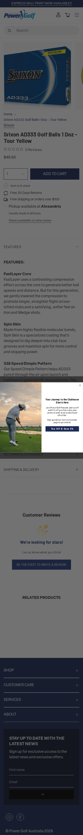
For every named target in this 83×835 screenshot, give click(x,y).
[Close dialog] (80, 385)
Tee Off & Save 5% (62, 428)
